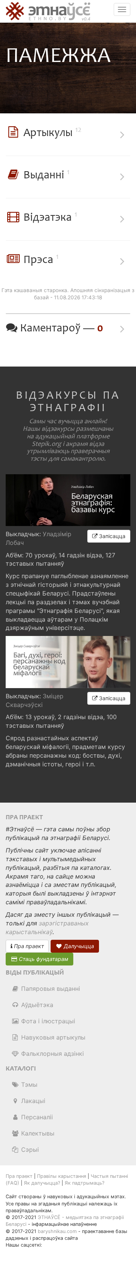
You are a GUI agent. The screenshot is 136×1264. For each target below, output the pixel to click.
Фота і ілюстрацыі (47, 1021)
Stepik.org (46, 444)
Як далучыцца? (42, 1183)
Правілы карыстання (61, 1176)
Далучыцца (78, 946)
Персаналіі (36, 1117)
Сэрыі (29, 1149)
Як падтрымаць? (84, 1183)
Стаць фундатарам (42, 959)
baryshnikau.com (57, 1231)
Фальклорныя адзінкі (51, 1053)
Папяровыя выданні (49, 988)
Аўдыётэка (36, 1005)
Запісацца (111, 536)
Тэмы (28, 1084)
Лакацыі (32, 1101)
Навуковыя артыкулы (52, 1037)
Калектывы (36, 1133)
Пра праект (28, 946)
